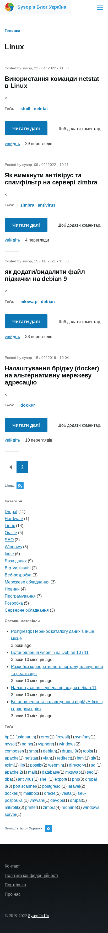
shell (25, 108)
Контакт (12, 866)
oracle (50, 793)
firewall (62, 737)
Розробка (14, 603)
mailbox (30, 793)
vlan (47, 758)
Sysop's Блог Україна (41, 7)
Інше (9, 554)
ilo (22, 765)
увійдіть (12, 143)
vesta (67, 793)
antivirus (47, 205)
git (93, 758)
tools (87, 751)
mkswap (28, 301)
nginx (27, 744)
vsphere (45, 744)
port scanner (24, 786)
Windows (13, 547)
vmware (37, 800)
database (50, 772)
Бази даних (16, 561)
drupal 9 (69, 751)
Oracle (11, 533)
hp (7, 737)
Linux (10, 525)
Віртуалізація (18, 568)
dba (8, 779)
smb (33, 751)
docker (27, 405)
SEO (9, 540)
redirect (64, 758)
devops (57, 800)
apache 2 (13, 772)
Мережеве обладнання (27, 582)
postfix (36, 765)
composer (14, 751)
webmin (55, 765)
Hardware (14, 518)
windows (67, 744)
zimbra (27, 205)
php (75, 779)
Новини (12, 589)
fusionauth (25, 737)
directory (77, 765)
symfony (82, 737)
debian (48, 301)
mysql (10, 744)
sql (93, 765)
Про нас (12, 894)
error (45, 737)
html (81, 758)
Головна (12, 30)
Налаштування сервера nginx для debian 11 (53, 687)
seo (90, 772)
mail (32, 772)
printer (31, 807)
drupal (76, 800)
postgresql (52, 786)
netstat (41, 108)
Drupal (11, 511)
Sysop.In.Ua (38, 915)
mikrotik (12, 807)
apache (12, 758)
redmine (69, 807)
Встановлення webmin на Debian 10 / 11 (50, 652)
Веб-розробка (18, 575)
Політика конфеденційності (31, 875)
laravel (74, 786)
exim (9, 765)
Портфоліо (15, 885)
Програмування (20, 596)
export (60, 779)
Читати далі (29, 130)
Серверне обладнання (27, 610)
